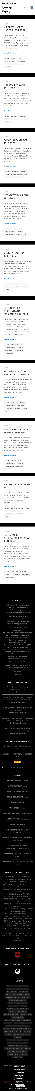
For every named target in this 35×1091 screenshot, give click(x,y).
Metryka (15, 64)
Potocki (17, 1037)
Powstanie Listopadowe (17, 1043)
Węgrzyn (8, 66)
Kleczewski (21, 405)
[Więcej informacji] (24, 7)
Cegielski (14, 116)
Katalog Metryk (10, 61)
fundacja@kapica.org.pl (17, 692)
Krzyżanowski (17, 1017)
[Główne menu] (27, 7)
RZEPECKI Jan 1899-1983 (17, 906)
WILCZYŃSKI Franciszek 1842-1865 (17, 877)
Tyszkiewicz (9, 353)
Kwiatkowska (9, 234)
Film (19, 58)
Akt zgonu (12, 991)
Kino (25, 174)
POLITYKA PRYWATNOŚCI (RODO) (17, 1088)
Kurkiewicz (21, 61)
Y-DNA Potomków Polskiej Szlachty (17, 651)
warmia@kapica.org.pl (18, 733)
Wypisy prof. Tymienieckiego (17, 661)
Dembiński (23, 116)
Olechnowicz (9, 513)
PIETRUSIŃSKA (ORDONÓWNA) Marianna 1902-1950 (16, 311)
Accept (21, 1086)
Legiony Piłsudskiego (13, 1020)
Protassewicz (9, 466)
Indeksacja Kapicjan (17, 610)
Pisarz (25, 408)
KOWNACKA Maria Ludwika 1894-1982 (17, 904)
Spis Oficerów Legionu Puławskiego (17, 637)
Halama (12, 119)
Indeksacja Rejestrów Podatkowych (17, 612)
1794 (9, 986)
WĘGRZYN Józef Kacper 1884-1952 (14, 29)
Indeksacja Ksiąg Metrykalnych (17, 605)
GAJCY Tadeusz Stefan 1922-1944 (17, 941)
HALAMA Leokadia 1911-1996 (14, 87)
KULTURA (6, 23)
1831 (17, 986)
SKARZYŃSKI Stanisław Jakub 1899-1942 (17, 918)
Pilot (18, 1031)
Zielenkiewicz (9, 577)
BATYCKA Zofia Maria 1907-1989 (17, 916)
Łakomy (7, 177)
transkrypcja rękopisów (17, 668)
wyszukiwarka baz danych (17, 665)
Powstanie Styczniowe (17, 1045)
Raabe (7, 289)
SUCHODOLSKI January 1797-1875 (18, 894)
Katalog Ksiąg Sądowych (17, 619)
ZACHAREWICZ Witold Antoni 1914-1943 (17, 914)
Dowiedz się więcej (10, 53)
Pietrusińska (19, 350)
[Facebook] (32, 7)
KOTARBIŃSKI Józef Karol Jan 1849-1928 (16, 373)
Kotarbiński (9, 408)
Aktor (7, 58)
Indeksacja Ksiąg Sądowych (18, 607)
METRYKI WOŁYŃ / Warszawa (17, 819)
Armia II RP (10, 994)
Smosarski (19, 466)
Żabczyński (26, 574)
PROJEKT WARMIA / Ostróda (17, 780)
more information (19, 1084)
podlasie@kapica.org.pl (17, 702)
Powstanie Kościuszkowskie (17, 1040)
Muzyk (28, 1023)
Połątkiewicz (20, 513)
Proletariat (13, 1051)
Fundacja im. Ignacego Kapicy (9, 7)
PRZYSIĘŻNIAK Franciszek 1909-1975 (17, 926)
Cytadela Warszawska (17, 1000)
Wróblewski (17, 1057)
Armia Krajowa (23, 994)
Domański (24, 171)
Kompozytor (26, 1014)
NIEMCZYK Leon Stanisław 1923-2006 (17, 879)
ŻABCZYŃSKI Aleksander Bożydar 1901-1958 (17, 538)
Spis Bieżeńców (17, 630)
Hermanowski (20, 402)
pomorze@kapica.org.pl (17, 713)
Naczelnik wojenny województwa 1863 (17, 1028)
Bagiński (14, 508)
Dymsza (21, 508)
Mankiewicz (8, 286)
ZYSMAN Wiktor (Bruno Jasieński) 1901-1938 (17, 933)
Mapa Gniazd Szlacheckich (17, 656)
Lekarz (26, 1020)
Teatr (22, 64)
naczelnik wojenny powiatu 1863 (17, 1025)
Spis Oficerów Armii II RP (17, 642)
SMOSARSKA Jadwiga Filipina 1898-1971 (16, 431)
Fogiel (7, 174)
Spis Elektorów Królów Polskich (17, 628)
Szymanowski (13, 1054)
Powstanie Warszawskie (14, 1048)
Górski (12, 1011)
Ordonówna (8, 350)
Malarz (7, 1023)
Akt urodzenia (22, 988)
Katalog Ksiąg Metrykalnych (17, 616)
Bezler (13, 58)
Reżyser (23, 1051)
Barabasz (14, 229)
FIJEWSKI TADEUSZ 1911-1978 (17, 882)
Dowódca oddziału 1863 (17, 1003)
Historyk (22, 1011)
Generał (24, 1008)
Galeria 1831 (12, 1008)
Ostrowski (16, 574)
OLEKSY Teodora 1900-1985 (14, 254)
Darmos (13, 460)
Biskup (25, 997)
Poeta (8, 1034)
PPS (27, 1048)
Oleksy (25, 286)
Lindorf (7, 64)
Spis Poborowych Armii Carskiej (17, 635)
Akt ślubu (23, 991)
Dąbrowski (14, 171)
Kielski (20, 231)
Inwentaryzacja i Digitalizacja (17, 659)
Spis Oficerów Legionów (17, 640)
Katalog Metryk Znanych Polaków (17, 621)
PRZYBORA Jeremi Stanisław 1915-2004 (17, 896)
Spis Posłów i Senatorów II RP (17, 647)
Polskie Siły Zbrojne (22, 1034)
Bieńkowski (14, 344)
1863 (25, 986)
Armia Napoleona (13, 997)
